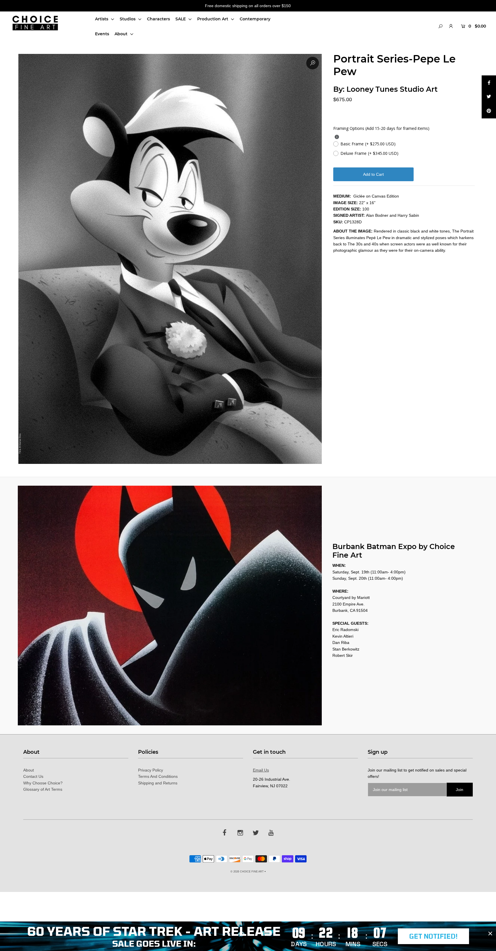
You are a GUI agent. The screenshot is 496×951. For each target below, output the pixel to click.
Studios (128, 19)
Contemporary (255, 19)
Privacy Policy (150, 770)
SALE (181, 19)
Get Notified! (433, 936)
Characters (158, 19)
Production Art (213, 19)
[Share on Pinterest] (489, 111)
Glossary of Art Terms (42, 789)
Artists (102, 19)
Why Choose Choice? (43, 783)
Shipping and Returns (157, 783)
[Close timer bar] (490, 933)
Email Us (261, 770)
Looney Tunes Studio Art (392, 89)
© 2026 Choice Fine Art (247, 871)
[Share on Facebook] (489, 82)
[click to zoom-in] (312, 63)
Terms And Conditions (158, 776)
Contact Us (33, 776)
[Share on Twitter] (489, 97)
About (122, 33)
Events (102, 33)
